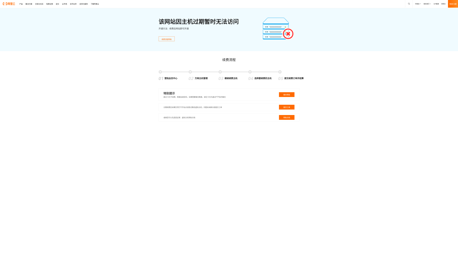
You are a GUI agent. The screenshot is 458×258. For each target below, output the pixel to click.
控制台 (443, 4)
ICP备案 (436, 4)
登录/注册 (453, 4)
